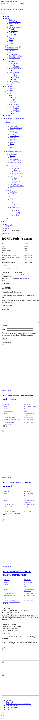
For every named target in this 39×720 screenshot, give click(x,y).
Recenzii (8, 283)
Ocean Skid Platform (15, 56)
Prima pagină (9, 225)
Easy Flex (16, 108)
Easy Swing (16, 112)
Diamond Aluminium (15, 27)
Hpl (14, 70)
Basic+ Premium (14, 23)
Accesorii (8, 92)
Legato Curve (13, 31)
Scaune (7, 18)
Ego (10, 52)
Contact (7, 115)
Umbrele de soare (14, 106)
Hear (14, 97)
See (14, 99)
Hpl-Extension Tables (15, 83)
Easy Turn (16, 113)
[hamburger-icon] (2, 697)
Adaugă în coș (7, 276)
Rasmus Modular (14, 58)
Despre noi (9, 702)
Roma (11, 40)
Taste (14, 103)
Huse (10, 94)
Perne (10, 95)
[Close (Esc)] (1, 715)
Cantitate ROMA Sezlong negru (12, 272)
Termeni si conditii (12, 705)
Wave (10, 45)
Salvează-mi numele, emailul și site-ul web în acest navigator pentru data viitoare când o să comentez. (19, 334)
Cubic (15, 76)
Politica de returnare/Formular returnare (18, 704)
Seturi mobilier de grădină (13, 47)
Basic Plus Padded (14, 22)
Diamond (16, 77)
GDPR (8, 709)
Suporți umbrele (14, 104)
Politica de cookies (12, 707)
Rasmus (11, 38)
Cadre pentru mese (15, 72)
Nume (4, 326)
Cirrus (11, 25)
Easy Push (16, 110)
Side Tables (12, 61)
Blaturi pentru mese (15, 68)
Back (3, 13)
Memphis (12, 32)
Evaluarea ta (6, 306)
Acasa (7, 16)
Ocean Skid (12, 34)
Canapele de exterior (11, 49)
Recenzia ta (6, 309)
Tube (10, 85)
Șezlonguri (8, 86)
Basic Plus (12, 20)
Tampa (11, 41)
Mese (6, 59)
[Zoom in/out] (3, 715)
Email (4, 329)
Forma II (11, 29)
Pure (10, 36)
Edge (14, 79)
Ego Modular (13, 54)
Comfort (11, 50)
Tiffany (11, 43)
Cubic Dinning (13, 81)
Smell (14, 101)
